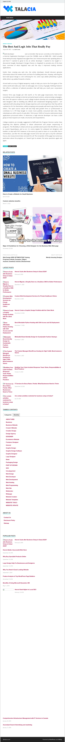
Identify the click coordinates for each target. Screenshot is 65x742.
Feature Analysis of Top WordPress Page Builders (19, 576)
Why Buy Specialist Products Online (14, 556)
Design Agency (11, 433)
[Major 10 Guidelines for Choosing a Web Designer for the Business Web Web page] (32, 226)
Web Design (10, 474)
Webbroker (9, 491)
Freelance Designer (12, 442)
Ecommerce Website (12, 439)
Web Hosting (10, 482)
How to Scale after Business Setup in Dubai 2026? (31, 271)
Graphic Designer (11, 453)
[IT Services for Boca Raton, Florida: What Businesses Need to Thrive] (8, 384)
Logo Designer (10, 456)
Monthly (16, 415)
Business (9, 422)
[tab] (7, 415)
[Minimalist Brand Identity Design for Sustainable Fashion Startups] (8, 337)
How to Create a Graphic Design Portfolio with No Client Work (34, 310)
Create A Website (11, 428)
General (8, 445)
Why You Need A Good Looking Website (16, 569)
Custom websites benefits (11, 201)
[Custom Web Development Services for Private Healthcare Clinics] (8, 296)
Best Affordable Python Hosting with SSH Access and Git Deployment (37, 322)
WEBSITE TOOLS (11, 502)
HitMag (60, 739)
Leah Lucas (17, 49)
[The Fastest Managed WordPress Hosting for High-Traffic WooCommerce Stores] (8, 351)
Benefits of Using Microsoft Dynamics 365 (16, 583)
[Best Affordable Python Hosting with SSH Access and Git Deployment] (8, 322)
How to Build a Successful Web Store (15, 550)
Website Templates (12, 499)
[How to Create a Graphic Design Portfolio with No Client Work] (8, 310)
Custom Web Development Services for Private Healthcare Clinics (36, 296)
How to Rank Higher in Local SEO (25, 589)
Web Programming (12, 485)
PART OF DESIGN (11, 465)
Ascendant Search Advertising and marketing (17, 725)
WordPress (52, 739)
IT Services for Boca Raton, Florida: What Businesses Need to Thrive (37, 383)
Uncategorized (10, 471)
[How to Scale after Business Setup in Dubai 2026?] (8, 271)
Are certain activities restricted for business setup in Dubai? (34, 396)
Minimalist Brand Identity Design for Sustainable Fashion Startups (36, 337)
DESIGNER (9, 436)
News (7, 459)
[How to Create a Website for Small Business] (32, 174)
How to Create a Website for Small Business (18, 194)
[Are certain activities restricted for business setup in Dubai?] (8, 396)
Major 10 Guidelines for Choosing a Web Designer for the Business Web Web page (30, 246)
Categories (8, 415)
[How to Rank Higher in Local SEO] (8, 589)
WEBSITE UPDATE (12, 505)
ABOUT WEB (10, 419)
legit (9, 146)
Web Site (9, 488)
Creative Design (11, 431)
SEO (7, 468)
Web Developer (11, 476)
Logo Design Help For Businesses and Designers (19, 563)
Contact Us (7, 517)
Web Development (12, 479)
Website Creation (7, 43)
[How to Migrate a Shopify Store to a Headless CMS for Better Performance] (8, 282)
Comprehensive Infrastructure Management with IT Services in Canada (25, 718)
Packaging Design (12, 462)
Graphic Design (11, 448)
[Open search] (60, 18)
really (14, 146)
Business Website (12, 425)
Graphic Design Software (14, 451)
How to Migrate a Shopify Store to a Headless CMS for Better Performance (38, 282)
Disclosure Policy (9, 520)
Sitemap (6, 523)
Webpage (9, 494)
